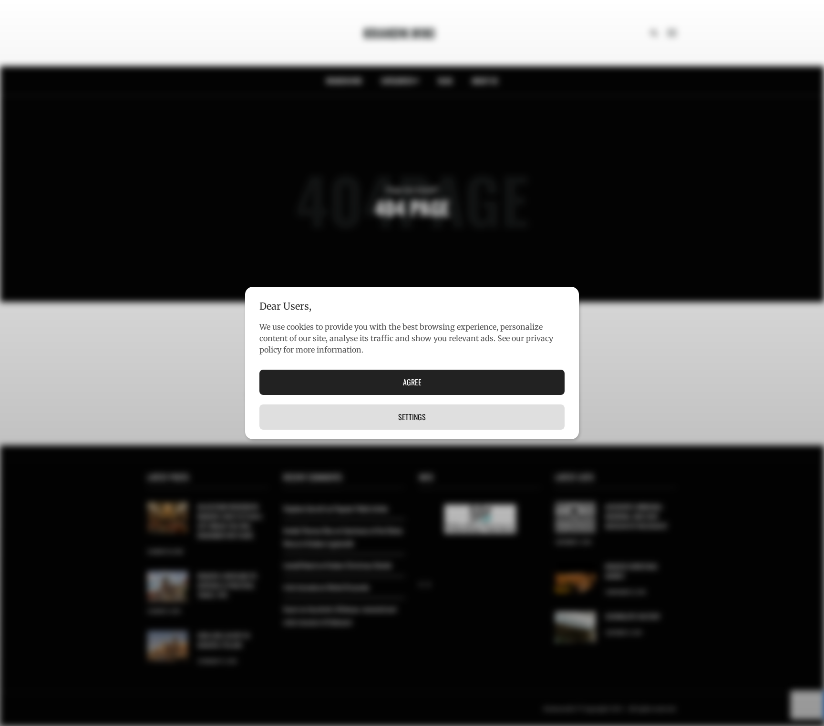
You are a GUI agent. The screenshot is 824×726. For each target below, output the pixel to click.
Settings (412, 417)
